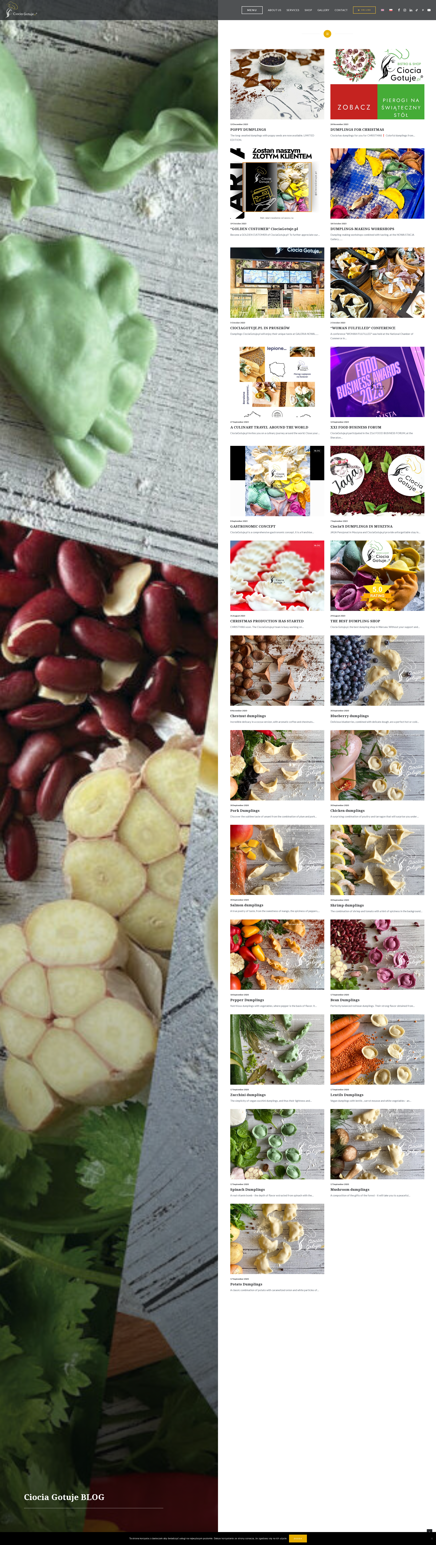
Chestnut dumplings (248, 716)
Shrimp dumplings (347, 905)
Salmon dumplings (246, 905)
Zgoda (298, 1539)
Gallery (323, 10)
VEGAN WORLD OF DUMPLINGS (304, 924)
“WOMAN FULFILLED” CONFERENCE (362, 328)
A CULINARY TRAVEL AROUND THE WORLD (269, 427)
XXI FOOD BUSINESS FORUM (355, 427)
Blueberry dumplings (349, 716)
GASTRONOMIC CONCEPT (253, 526)
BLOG (317, 54)
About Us (274, 10)
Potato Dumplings (246, 1284)
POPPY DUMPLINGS (248, 129)
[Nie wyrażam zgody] (431, 1538)
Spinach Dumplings (247, 1189)
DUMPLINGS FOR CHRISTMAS (357, 129)
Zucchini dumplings (248, 1095)
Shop (308, 10)
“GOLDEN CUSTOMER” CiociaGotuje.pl (264, 229)
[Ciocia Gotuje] (21, 10)
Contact (341, 10)
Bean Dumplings (345, 1000)
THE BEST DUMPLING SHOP (355, 621)
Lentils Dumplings (346, 1095)
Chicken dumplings (347, 810)
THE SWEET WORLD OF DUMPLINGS (302, 640)
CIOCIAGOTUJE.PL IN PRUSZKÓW (260, 328)
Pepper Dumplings (247, 1000)
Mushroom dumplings (349, 1189)
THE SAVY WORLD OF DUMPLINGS (303, 735)
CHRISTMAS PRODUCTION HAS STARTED (267, 621)
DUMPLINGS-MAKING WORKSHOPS (362, 229)
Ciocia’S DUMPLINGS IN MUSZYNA (361, 526)
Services (293, 10)
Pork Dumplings (245, 810)
